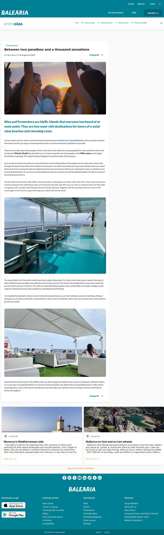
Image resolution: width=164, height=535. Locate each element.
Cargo (152, 4)
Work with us (130, 507)
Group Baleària (131, 503)
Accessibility (48, 523)
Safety (45, 513)
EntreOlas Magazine (92, 517)
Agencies (141, 4)
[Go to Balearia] (15, 12)
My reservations (115, 12)
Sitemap (87, 523)
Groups (131, 4)
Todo (77, 23)
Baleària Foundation (133, 520)
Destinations (89, 510)
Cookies (106, 532)
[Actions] (160, 3)
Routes (86, 507)
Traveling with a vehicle (53, 510)
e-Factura (47, 520)
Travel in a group (50, 507)
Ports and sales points (53, 517)
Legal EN (98, 532)
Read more (9, 459)
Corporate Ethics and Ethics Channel (141, 513)
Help (134, 12)
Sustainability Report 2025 (137, 517)
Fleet (85, 503)
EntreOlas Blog (90, 513)
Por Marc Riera (10, 55)
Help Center (48, 503)
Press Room (130, 510)
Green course (89, 520)
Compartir (94, 55)
